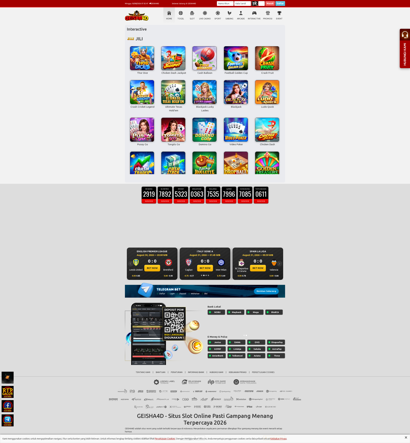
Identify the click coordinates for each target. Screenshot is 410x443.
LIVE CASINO (205, 19)
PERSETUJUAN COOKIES (263, 372)
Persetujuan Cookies (165, 438)
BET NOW (152, 268)
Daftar (280, 3)
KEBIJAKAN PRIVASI (237, 372)
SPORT (217, 19)
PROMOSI (267, 19)
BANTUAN (160, 372)
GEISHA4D (129, 428)
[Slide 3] (206, 275)
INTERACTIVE (254, 19)
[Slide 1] (201, 275)
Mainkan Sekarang (266, 291)
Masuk (270, 3)
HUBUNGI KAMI (216, 372)
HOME (169, 19)
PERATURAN (176, 372)
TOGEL (180, 19)
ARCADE (241, 19)
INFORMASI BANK (196, 372)
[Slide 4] (208, 275)
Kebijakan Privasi (278, 438)
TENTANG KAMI (143, 372)
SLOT (192, 19)
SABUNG (229, 19)
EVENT (279, 19)
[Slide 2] (204, 275)
